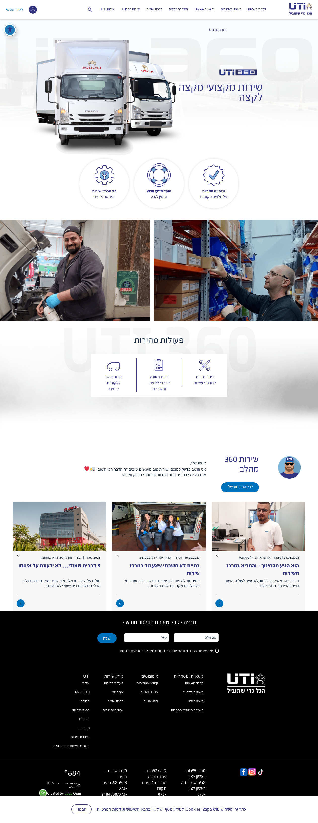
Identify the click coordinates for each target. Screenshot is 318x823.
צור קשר (117, 692)
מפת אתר (83, 728)
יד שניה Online (204, 9)
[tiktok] (260, 773)
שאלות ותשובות (113, 710)
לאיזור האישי (14, 9)
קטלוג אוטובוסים (147, 683)
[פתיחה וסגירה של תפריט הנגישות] (10, 30)
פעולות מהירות (113, 683)
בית (224, 30)
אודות (86, 683)
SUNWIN (151, 701)
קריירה (85, 701)
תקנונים (84, 719)
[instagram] (252, 773)
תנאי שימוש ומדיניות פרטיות (71, 746)
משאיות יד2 (195, 701)
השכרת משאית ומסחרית (187, 710)
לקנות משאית (257, 9)
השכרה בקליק (178, 9)
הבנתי (81, 809)
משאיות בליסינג (193, 692)
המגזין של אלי (81, 710)
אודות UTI (107, 9)
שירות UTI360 (130, 9)
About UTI (82, 692)
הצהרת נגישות (80, 737)
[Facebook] (243, 773)
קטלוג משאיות (194, 683)
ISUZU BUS (149, 692)
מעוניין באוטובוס (231, 9)
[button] (90, 9)
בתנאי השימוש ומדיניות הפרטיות (123, 809)
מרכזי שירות (154, 9)
